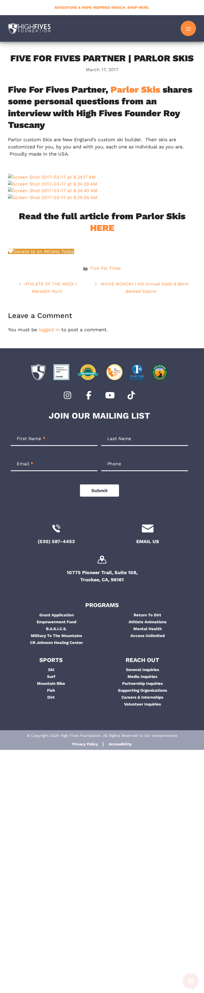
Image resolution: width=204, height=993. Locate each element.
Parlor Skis (135, 89)
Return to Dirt (147, 615)
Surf (51, 676)
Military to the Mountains (56, 635)
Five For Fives (105, 268)
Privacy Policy (85, 744)
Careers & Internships (142, 697)
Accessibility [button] (120, 744)
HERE (102, 227)
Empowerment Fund (56, 622)
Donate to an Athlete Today (43, 251)
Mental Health (147, 628)
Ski (51, 669)
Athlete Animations (148, 622)
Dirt (51, 697)
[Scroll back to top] (188, 983)
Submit (99, 490)
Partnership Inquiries (142, 683)
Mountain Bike (51, 683)
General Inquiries (142, 669)
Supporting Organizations (142, 690)
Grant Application (56, 615)
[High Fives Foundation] (29, 28)
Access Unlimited (147, 635)
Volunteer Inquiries (142, 704)
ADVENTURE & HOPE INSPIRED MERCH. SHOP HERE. (102, 7)
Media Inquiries (142, 676)
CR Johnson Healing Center (56, 642)
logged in (49, 329)
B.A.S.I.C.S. (56, 628)
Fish (51, 690)
